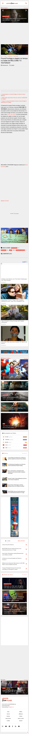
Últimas (6, 453)
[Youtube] (6, 726)
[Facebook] (12, 726)
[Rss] (15, 726)
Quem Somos (8, 718)
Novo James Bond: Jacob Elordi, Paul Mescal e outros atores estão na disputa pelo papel (16, 472)
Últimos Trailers (6, 358)
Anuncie (20, 720)
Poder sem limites (11, 114)
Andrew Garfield (5, 395)
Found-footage (15, 56)
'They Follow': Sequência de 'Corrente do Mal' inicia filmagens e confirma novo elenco (14, 611)
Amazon (4, 405)
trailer (5, 56)
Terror (4, 423)
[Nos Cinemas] (14, 353)
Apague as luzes (5, 200)
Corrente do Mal (6, 607)
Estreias (8, 716)
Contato (8, 720)
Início (2, 56)
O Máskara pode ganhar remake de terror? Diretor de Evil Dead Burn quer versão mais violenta (14, 598)
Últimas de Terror (8, 574)
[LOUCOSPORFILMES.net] (12, 4)
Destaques (5, 8)
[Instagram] (2, 726)
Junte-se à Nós (21, 718)
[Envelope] (19, 726)
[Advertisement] (14, 33)
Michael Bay (10, 56)
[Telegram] (9, 726)
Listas (3, 679)
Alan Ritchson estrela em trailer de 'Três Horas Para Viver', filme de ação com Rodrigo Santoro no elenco (14, 387)
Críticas (20, 716)
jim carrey (5, 594)
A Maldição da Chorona (7, 583)
